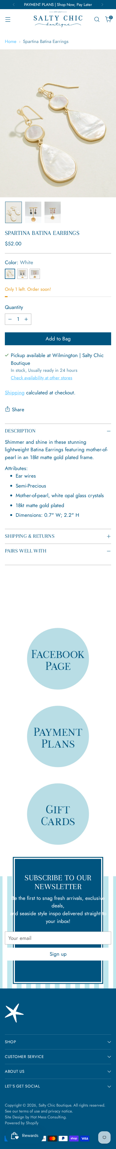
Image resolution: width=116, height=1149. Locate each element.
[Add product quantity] (26, 319)
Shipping (15, 392)
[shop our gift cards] (58, 814)
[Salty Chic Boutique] (58, 19)
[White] (10, 274)
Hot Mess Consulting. (48, 1117)
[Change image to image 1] (13, 212)
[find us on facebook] (58, 658)
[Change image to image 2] (33, 212)
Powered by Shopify (22, 1123)
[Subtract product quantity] (10, 319)
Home (10, 41)
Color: (19, 262)
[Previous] (14, 4)
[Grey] (22, 274)
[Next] (102, 4)
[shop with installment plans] (58, 736)
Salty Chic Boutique (55, 1105)
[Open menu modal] (7, 19)
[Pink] (35, 274)
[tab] (58, 449)
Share (18, 409)
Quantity (14, 307)
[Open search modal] (96, 19)
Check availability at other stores (41, 377)
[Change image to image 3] (53, 212)
